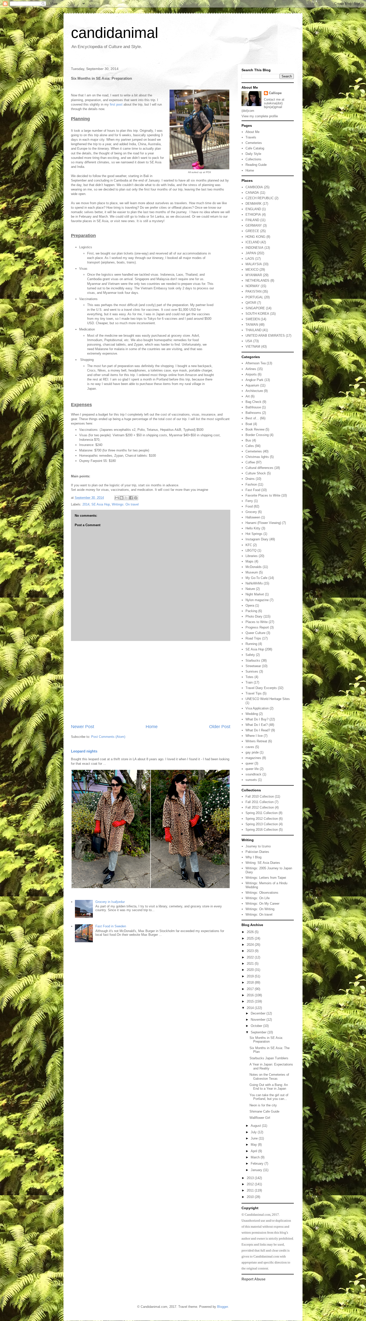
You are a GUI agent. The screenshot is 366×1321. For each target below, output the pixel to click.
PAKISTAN (253, 291)
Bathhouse (253, 407)
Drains (250, 479)
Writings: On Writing (259, 909)
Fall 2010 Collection (259, 796)
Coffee (250, 462)
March (256, 1157)
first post (116, 104)
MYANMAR (253, 275)
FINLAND (252, 220)
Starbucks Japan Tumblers (268, 1058)
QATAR (250, 303)
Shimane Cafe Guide (264, 1111)
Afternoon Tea (255, 363)
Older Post (219, 726)
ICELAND (252, 242)
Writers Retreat (256, 741)
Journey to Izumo (258, 846)
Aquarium (252, 385)
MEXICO (251, 269)
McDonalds (253, 567)
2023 (251, 951)
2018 (251, 982)
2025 (251, 938)
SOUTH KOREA (257, 313)
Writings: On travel (125, 504)
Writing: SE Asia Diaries (262, 863)
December (258, 1013)
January (257, 1170)
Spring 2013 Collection (261, 824)
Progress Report (257, 627)
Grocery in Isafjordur (110, 902)
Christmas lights (257, 457)
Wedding (251, 714)
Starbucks (252, 660)
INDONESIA (254, 248)
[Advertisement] (150, 682)
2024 (251, 944)
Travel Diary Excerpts (261, 688)
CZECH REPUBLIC (259, 198)
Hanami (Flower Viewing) (263, 523)
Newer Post (82, 726)
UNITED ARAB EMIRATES (265, 335)
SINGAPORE (255, 308)
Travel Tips (253, 693)
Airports (251, 374)
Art (247, 396)
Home (152, 726)
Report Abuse (253, 1279)
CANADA (252, 192)
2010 (251, 1197)
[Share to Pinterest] (135, 497)
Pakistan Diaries (257, 852)
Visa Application (257, 708)
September (259, 1032)
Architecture (254, 391)
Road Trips (253, 638)
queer (249, 763)
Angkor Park (254, 380)
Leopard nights (84, 751)
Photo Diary (253, 616)
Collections (253, 159)
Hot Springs (253, 534)
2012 (251, 1184)
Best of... (252, 418)
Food (249, 506)
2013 (251, 1178)
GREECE (252, 231)
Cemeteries (253, 143)
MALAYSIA (253, 264)
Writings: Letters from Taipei (265, 878)
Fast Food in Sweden (110, 926)
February (257, 1163)
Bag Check (253, 402)
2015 (251, 1001)
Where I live (254, 736)
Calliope (275, 93)
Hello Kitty (252, 528)
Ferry (249, 501)
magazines (253, 758)
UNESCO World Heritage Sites (267, 699)
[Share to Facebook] (130, 497)
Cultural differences (259, 468)
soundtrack (253, 774)
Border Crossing (257, 435)
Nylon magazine (257, 600)
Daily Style (253, 154)
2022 (251, 957)
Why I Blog (253, 857)
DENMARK (253, 203)
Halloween (252, 517)
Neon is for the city (263, 1105)
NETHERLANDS (257, 280)
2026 (251, 932)
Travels (250, 137)
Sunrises (251, 671)
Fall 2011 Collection (259, 802)
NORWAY (252, 286)
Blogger (222, 1307)
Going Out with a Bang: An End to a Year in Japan (268, 1087)
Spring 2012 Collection (261, 818)
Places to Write (256, 622)
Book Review (254, 429)
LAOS (249, 258)
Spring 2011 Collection (261, 813)
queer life (252, 769)
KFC (248, 545)
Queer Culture (255, 633)
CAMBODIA (254, 187)
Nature (250, 589)
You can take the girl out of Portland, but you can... (268, 1097)
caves (249, 747)
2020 (251, 970)
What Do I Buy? (256, 719)
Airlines (250, 369)
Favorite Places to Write (262, 495)
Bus (248, 440)
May (254, 1144)
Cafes (249, 446)
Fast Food (252, 490)
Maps (249, 561)
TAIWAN (251, 324)
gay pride (252, 752)
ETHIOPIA (253, 214)
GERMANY (253, 225)
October (257, 1026)
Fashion (251, 484)
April (254, 1151)
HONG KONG (255, 237)
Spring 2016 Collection (261, 829)
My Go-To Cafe (256, 578)
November (258, 1019)
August (256, 1126)
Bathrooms (253, 413)
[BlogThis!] (121, 497)
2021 (251, 963)
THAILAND (253, 330)
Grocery (251, 512)
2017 (251, 989)
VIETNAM (252, 346)
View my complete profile (260, 116)
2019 (251, 976)
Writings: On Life (257, 898)
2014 (85, 504)
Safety (250, 655)
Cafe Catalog (254, 148)
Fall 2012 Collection (259, 807)
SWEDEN (252, 319)
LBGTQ (250, 550)
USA (248, 341)
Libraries (251, 556)
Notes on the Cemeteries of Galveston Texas (269, 1076)
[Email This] (116, 497)
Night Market (254, 594)
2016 (251, 995)
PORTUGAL (254, 297)
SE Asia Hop (100, 504)
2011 (251, 1190)
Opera (249, 605)
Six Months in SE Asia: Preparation (266, 1040)
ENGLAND (253, 209)
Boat (248, 424)
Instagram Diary (256, 539)
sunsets (251, 780)
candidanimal (114, 32)
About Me (252, 132)
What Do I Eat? (256, 725)
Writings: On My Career (262, 903)
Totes (249, 677)
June (255, 1138)
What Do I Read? (257, 730)
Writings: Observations (261, 892)
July (254, 1132)
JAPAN (250, 253)
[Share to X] (126, 497)
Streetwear (253, 666)
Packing (251, 611)
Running (251, 644)
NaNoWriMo (254, 583)
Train (249, 682)
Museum (251, 572)
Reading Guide (256, 165)
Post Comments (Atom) (108, 737)
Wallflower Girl (259, 1118)
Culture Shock (255, 473)
